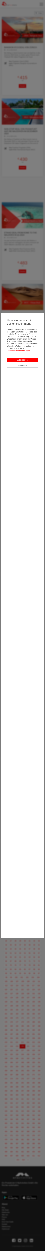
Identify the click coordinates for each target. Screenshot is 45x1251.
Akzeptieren (22, 360)
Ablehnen (22, 365)
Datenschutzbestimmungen (18, 351)
